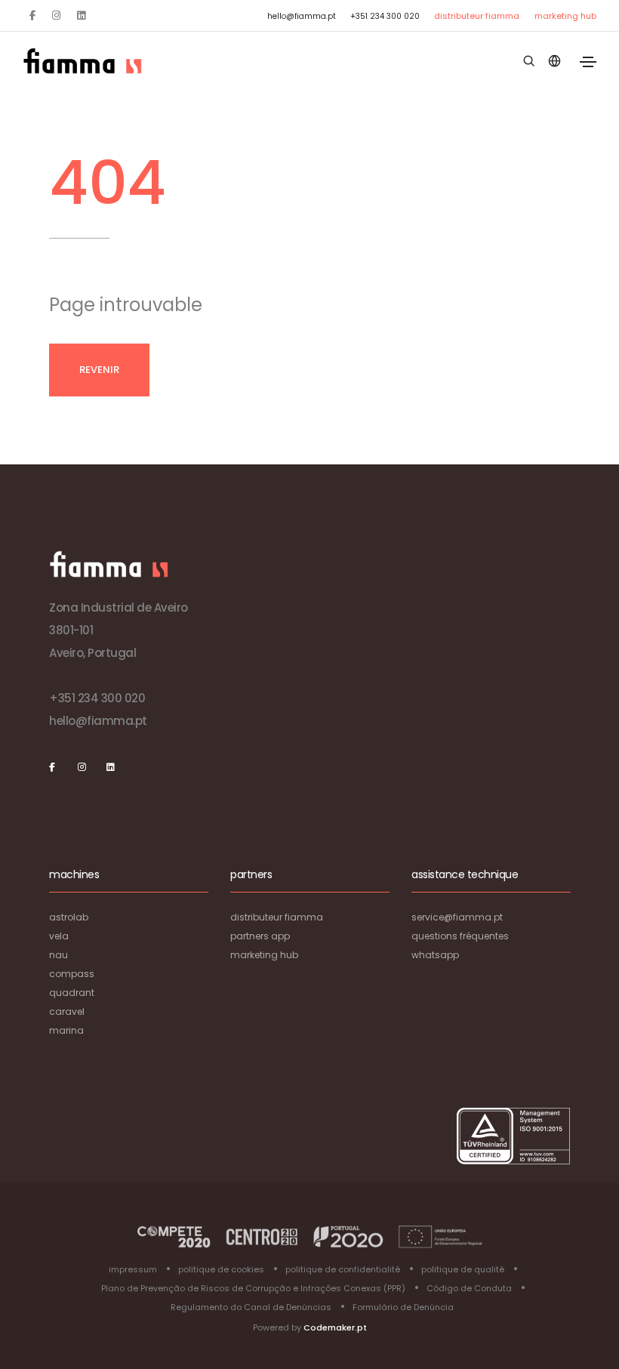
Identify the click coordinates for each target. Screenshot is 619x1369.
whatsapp (435, 954)
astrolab (68, 917)
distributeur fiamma (476, 16)
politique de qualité (462, 1269)
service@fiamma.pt (457, 917)
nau (58, 954)
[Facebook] (32, 15)
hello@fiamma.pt (301, 16)
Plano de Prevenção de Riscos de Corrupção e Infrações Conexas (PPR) (253, 1288)
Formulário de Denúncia (403, 1307)
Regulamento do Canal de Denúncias (251, 1307)
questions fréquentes (460, 936)
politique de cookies (221, 1269)
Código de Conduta (469, 1288)
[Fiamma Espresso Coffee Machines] (82, 61)
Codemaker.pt (335, 1327)
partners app (260, 936)
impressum (133, 1269)
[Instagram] (56, 15)
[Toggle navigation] (588, 62)
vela (59, 936)
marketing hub (565, 16)
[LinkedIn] (81, 15)
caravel (67, 1011)
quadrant (71, 992)
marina (66, 1030)
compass (71, 973)
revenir (99, 369)
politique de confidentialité (342, 1269)
